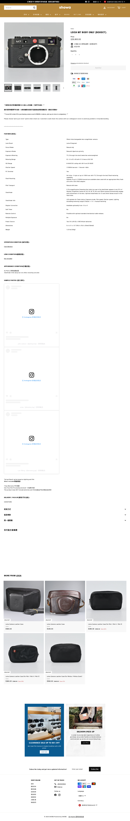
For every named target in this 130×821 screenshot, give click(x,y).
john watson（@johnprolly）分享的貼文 (31, 344)
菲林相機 (36, 14)
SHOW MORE (8, 502)
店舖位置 (33, 799)
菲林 (26, 14)
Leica (18, 576)
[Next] (62, 88)
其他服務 (88, 14)
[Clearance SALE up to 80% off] (44, 723)
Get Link (77, 14)
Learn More (86, 742)
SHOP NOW (44, 752)
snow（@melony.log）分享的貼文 (31, 407)
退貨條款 (7, 515)
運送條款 (33, 794)
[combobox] (20, 7)
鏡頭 (47, 14)
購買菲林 (33, 786)
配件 (57, 14)
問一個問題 (8, 520)
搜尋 (32, 784)
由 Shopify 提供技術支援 (76, 816)
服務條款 (33, 797)
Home (72, 28)
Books (67, 14)
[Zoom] (34, 52)
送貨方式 (7, 509)
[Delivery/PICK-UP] (85, 718)
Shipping (73, 63)
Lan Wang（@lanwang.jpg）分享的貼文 (31, 470)
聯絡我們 (101, 14)
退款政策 (33, 791)
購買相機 (33, 789)
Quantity (73, 51)
